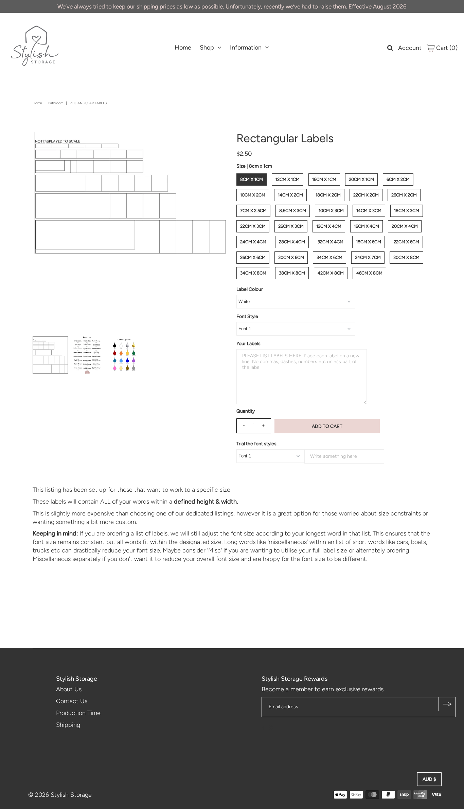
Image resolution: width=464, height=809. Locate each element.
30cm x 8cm (406, 257)
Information (246, 47)
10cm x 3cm (331, 210)
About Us (69, 689)
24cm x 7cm (368, 257)
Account (410, 48)
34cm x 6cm (329, 257)
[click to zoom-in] (215, 142)
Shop (207, 47)
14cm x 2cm (290, 194)
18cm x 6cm (368, 241)
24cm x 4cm (253, 241)
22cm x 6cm (406, 241)
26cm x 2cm (404, 194)
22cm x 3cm (253, 226)
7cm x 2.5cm (253, 210)
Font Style (247, 316)
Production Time (78, 713)
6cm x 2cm (398, 179)
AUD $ (429, 779)
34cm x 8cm (253, 273)
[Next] (61, 142)
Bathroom (55, 103)
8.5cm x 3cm (292, 210)
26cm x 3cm (291, 226)
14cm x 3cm (368, 210)
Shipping (68, 725)
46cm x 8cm (369, 273)
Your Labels (248, 343)
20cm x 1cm (361, 179)
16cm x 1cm (324, 179)
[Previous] (45, 142)
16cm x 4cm (366, 226)
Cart (446, 48)
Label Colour (249, 289)
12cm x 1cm (287, 179)
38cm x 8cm (292, 273)
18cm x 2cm (328, 194)
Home (183, 47)
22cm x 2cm (366, 194)
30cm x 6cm (291, 257)
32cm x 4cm (330, 241)
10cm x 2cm (252, 194)
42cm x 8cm (331, 273)
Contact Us (71, 701)
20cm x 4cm (405, 226)
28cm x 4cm (292, 241)
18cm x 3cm (406, 210)
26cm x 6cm (253, 257)
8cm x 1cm (251, 179)
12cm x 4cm (328, 226)
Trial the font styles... (258, 444)
